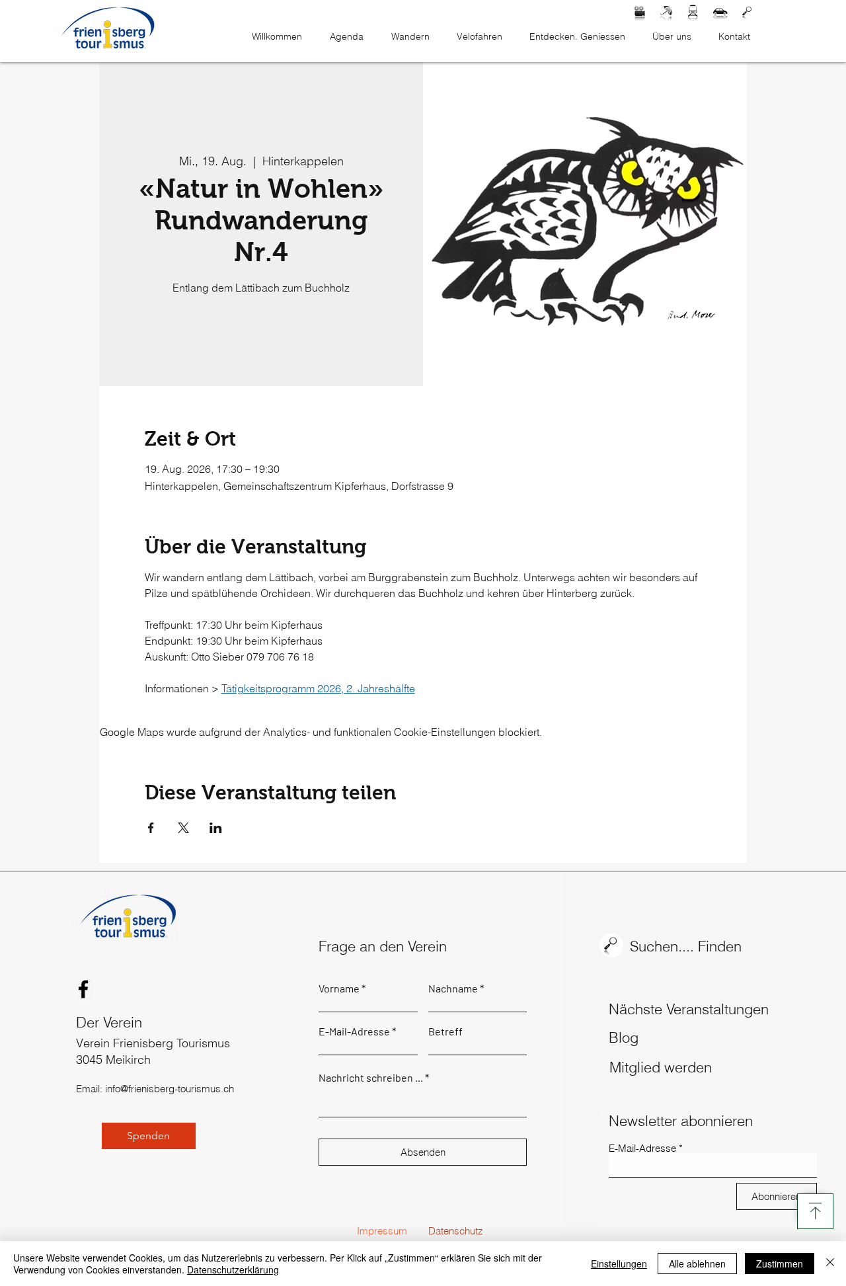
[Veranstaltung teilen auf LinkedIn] (216, 828)
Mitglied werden (660, 1067)
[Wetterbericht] (666, 12)
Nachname (453, 988)
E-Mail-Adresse (354, 1031)
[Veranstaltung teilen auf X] (183, 828)
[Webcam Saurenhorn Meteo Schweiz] (639, 12)
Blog (623, 1037)
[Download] (815, 1211)
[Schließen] (830, 1263)
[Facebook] (83, 989)
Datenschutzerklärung (233, 1269)
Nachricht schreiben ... (371, 1077)
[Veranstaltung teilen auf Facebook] (151, 828)
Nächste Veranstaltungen (689, 1009)
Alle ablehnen (697, 1263)
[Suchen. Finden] (747, 12)
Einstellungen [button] (619, 1263)
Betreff (445, 1031)
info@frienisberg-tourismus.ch (169, 1088)
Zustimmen (779, 1263)
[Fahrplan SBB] (693, 12)
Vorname (339, 988)
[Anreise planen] (720, 12)
